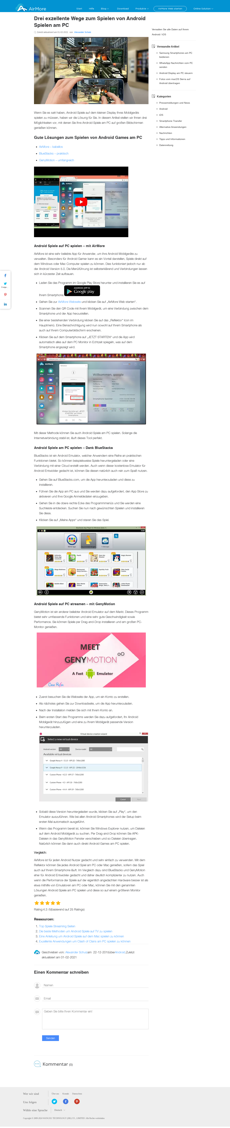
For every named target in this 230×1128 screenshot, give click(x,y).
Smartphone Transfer (170, 121)
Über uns (55, 1094)
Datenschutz (77, 1094)
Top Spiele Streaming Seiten (57, 926)
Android (120, 952)
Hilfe (91, 9)
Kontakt (65, 1094)
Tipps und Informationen (172, 139)
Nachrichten (165, 133)
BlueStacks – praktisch (54, 153)
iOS (161, 115)
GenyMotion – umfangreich (56, 160)
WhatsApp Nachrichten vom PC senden (176, 65)
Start (79, 9)
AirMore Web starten (170, 9)
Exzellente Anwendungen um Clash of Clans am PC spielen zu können (84, 941)
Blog (103, 9)
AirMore (37, 9)
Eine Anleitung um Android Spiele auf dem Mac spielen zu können (81, 936)
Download (123, 9)
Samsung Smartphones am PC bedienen (175, 55)
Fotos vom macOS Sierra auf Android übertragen (174, 81)
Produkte (140, 9)
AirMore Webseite (69, 301)
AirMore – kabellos (51, 146)
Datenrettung (166, 145)
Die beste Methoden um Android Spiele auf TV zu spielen (75, 931)
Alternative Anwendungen (172, 127)
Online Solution (202, 9)
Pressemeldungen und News (174, 102)
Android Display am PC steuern (176, 73)
